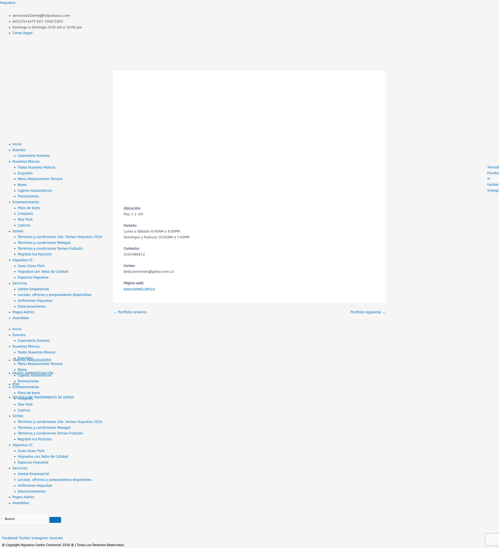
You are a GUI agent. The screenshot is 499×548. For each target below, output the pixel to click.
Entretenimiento (25, 202)
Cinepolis (25, 213)
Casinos (24, 225)
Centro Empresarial (33, 289)
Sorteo (17, 231)
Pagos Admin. (23, 312)
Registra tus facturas (35, 254)
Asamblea (20, 318)
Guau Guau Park (31, 266)
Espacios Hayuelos (33, 277)
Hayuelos (7, 3)
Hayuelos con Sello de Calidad (43, 271)
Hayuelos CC (22, 260)
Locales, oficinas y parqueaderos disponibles (54, 295)
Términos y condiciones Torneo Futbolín (50, 248)
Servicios (19, 283)
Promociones (28, 196)
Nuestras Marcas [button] (26, 346)
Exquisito (25, 173)
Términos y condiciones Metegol (44, 243)
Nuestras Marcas (26, 161)
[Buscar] (55, 520)
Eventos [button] (18, 335)
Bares (22, 185)
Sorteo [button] (17, 416)
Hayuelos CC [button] (22, 445)
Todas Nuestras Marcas (36, 167)
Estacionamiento (32, 306)
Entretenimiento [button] (25, 387)
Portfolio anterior (130, 312)
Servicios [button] (19, 468)
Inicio (16, 144)
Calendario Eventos (34, 156)
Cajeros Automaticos (35, 190)
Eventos (18, 150)
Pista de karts (29, 208)
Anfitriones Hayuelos (35, 300)
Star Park (25, 219)
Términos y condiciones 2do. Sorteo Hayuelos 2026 (60, 237)
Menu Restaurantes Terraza (40, 179)
